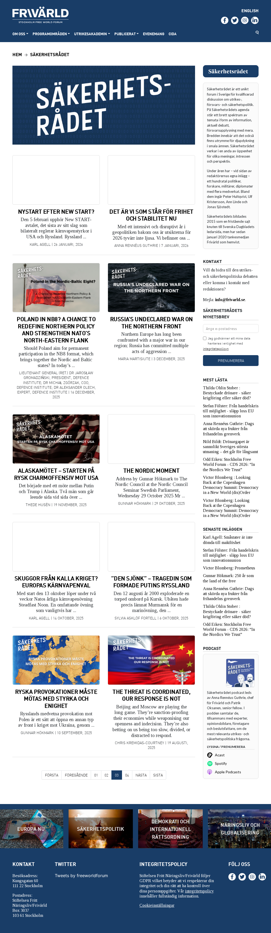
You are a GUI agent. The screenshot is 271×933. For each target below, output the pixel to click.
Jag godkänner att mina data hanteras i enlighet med (226, 343)
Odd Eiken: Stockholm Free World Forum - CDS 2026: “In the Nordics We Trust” (229, 464)
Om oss (18, 34)
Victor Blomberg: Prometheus (229, 568)
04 (127, 775)
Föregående (76, 775)
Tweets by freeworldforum (81, 875)
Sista (158, 775)
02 (106, 775)
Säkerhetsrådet (49, 54)
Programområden (50, 34)
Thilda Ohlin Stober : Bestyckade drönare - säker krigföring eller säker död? (227, 393)
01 (96, 775)
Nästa (141, 775)
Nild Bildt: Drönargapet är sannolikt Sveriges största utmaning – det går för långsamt (230, 446)
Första (51, 775)
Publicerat (125, 34)
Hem (17, 54)
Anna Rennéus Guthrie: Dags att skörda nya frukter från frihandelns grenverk (228, 428)
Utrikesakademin (90, 34)
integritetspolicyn (216, 348)
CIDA (173, 34)
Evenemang (153, 34)
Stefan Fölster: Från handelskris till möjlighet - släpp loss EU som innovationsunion (231, 411)
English (250, 10)
